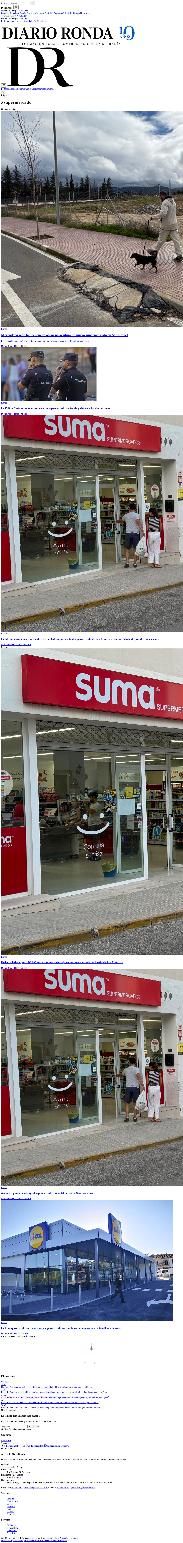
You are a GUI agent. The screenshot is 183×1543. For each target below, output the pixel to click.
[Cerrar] (16, 7)
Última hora (13, 13)
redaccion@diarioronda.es (36, 1487)
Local (9, 1504)
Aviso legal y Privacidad (58, 1538)
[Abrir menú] (3, 85)
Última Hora (12, 1501)
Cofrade (66, 13)
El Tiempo (75, 13)
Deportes (57, 13)
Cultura (10, 1511)
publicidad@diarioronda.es (83, 1487)
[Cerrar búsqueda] (32, 3)
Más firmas (6, 1440)
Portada (4, 13)
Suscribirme (34, 1426)
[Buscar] (3, 92)
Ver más (4, 1382)
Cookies (74, 1538)
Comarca (30, 13)
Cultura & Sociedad (44, 13)
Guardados (8, 16)
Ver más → (176, 1341)
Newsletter (21, 16)
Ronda (22, 13)
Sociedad (11, 1509)
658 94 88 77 (63, 1487)
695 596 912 (16, 1487)
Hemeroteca (85, 13)
